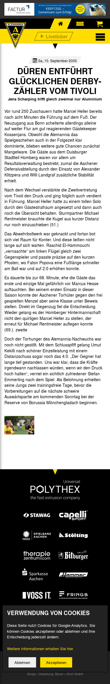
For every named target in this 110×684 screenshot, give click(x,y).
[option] (19, 425)
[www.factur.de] (55, 9)
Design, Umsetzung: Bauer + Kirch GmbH (55, 674)
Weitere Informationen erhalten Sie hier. (40, 648)
